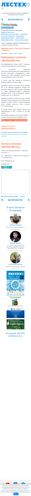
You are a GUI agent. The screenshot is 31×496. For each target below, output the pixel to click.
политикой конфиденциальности (23, 490)
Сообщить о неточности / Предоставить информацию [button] (14, 120)
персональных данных (5, 490)
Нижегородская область (7, 27)
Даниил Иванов (15, 243)
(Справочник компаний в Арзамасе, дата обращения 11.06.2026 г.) (14, 134)
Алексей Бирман (15, 225)
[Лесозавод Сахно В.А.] (2, 20)
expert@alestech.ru (15, 229)
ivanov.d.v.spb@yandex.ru (15, 250)
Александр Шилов (15, 264)
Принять (16, 494)
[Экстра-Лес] (29, 20)
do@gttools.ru (15, 268)
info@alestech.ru (15, 336)
